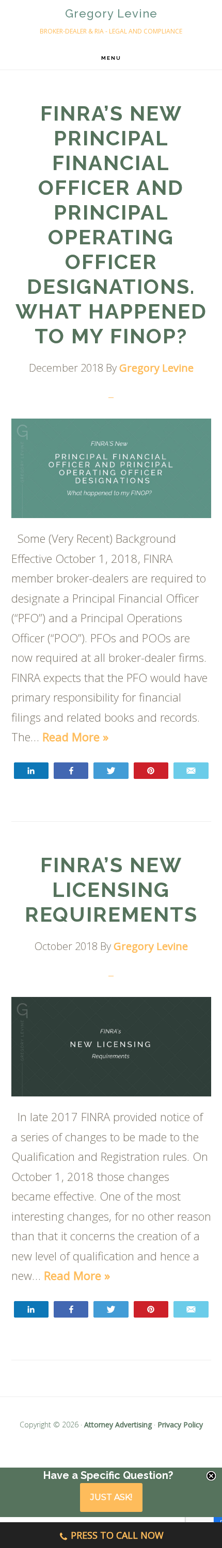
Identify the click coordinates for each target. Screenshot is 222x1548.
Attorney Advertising (118, 1424)
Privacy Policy (180, 1424)
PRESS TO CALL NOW (117, 1535)
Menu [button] (111, 58)
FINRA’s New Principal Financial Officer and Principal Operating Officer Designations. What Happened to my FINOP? (111, 224)
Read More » (75, 736)
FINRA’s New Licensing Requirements (111, 889)
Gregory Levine (111, 13)
